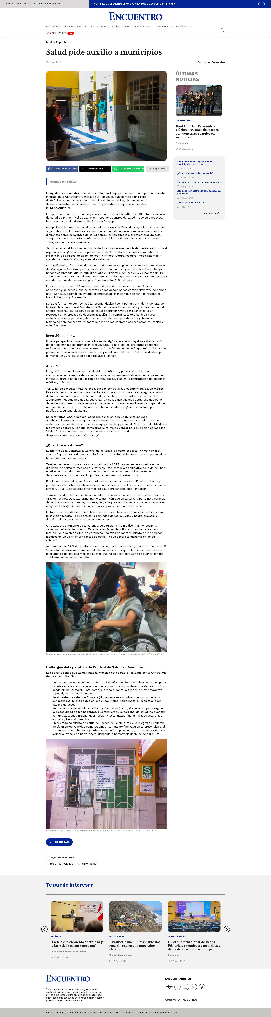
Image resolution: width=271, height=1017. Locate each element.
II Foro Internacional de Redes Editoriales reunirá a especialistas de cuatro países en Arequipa (194, 945)
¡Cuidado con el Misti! (190, 202)
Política (116, 26)
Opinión (68, 26)
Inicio (49, 42)
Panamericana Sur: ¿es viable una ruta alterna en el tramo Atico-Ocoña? (135, 945)
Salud (93, 863)
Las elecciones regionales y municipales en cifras (194, 163)
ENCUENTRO (62, 33)
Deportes (162, 26)
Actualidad (53, 26)
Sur (127, 26)
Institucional (85, 26)
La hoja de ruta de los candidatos (198, 181)
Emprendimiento (142, 26)
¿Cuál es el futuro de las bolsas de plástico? (199, 192)
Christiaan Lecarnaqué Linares (68, 951)
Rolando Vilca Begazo (62, 181)
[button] (259, 4)
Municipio (82, 863)
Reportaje (62, 42)
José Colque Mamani (120, 955)
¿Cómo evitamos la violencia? (195, 173)
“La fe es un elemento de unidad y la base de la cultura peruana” (135, 4)
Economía (102, 26)
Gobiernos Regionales (62, 863)
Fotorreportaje (181, 26)
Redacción (182, 143)
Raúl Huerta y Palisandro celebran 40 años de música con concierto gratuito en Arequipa (197, 132)
